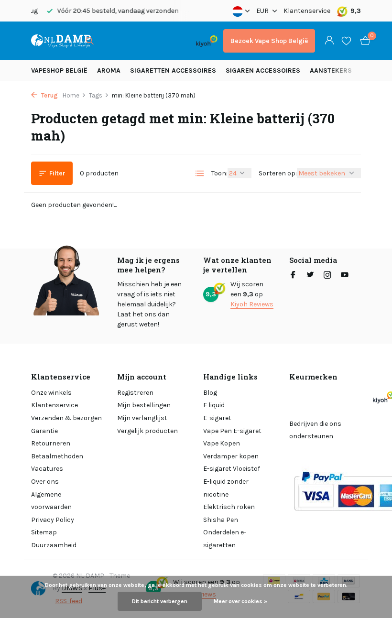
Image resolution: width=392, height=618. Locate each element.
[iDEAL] (111, 41)
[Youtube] (344, 276)
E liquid (214, 405)
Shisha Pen (220, 520)
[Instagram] (327, 276)
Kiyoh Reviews (251, 304)
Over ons (45, 481)
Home (71, 95)
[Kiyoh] (207, 41)
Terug (49, 95)
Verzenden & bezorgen (66, 418)
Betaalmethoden (57, 456)
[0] (362, 41)
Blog (210, 393)
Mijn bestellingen (144, 405)
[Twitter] (310, 276)
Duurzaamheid (53, 545)
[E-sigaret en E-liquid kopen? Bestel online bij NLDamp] (61, 41)
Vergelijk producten (147, 431)
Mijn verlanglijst (142, 418)
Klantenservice (306, 11)
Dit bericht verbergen (159, 601)
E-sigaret (217, 418)
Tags (95, 95)
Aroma (108, 70)
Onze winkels (51, 393)
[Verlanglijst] (346, 40)
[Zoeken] (90, 40)
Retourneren (50, 443)
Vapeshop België (59, 70)
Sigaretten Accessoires (173, 70)
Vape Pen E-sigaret (232, 431)
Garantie (44, 431)
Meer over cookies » (240, 601)
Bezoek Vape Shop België (269, 41)
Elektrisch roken (229, 507)
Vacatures (47, 469)
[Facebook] (293, 276)
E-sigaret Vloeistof (231, 469)
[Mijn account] (329, 40)
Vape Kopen (221, 443)
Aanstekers (331, 70)
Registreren (135, 393)
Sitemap (44, 532)
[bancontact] (171, 41)
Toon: (219, 173)
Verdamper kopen (231, 456)
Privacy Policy (52, 520)
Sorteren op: (278, 173)
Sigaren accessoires (263, 70)
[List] (200, 173)
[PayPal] (136, 41)
